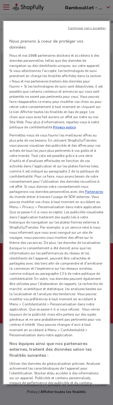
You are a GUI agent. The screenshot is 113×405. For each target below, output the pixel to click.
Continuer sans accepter (86, 28)
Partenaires (94, 191)
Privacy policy (64, 127)
